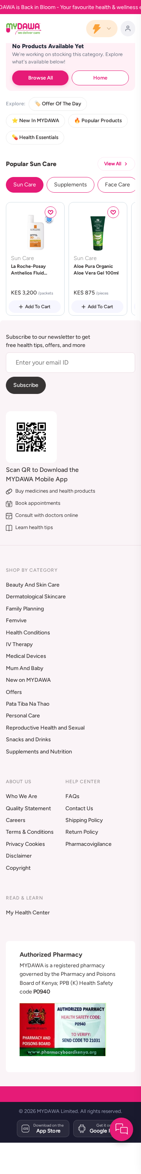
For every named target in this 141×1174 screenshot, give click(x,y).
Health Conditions (28, 632)
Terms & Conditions (30, 832)
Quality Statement (28, 808)
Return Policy (81, 832)
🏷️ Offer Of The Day (57, 104)
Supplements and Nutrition (39, 751)
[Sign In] (128, 28)
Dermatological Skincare (36, 596)
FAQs (72, 796)
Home (100, 78)
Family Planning (25, 608)
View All (112, 163)
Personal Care (23, 715)
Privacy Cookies (25, 844)
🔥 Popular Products (98, 120)
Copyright (18, 868)
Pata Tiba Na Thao (27, 704)
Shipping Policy (84, 820)
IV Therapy (19, 644)
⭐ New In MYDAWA (35, 120)
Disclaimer (19, 856)
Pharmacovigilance (88, 844)
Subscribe (25, 385)
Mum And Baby (24, 668)
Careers (15, 820)
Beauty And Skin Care (33, 585)
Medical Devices (26, 656)
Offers (14, 692)
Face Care (117, 184)
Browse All (40, 78)
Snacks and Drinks (28, 739)
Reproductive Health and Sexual (45, 727)
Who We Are (21, 796)
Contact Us (79, 808)
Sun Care (24, 184)
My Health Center (28, 912)
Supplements (70, 184)
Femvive (16, 620)
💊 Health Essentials (35, 137)
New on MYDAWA (28, 680)
